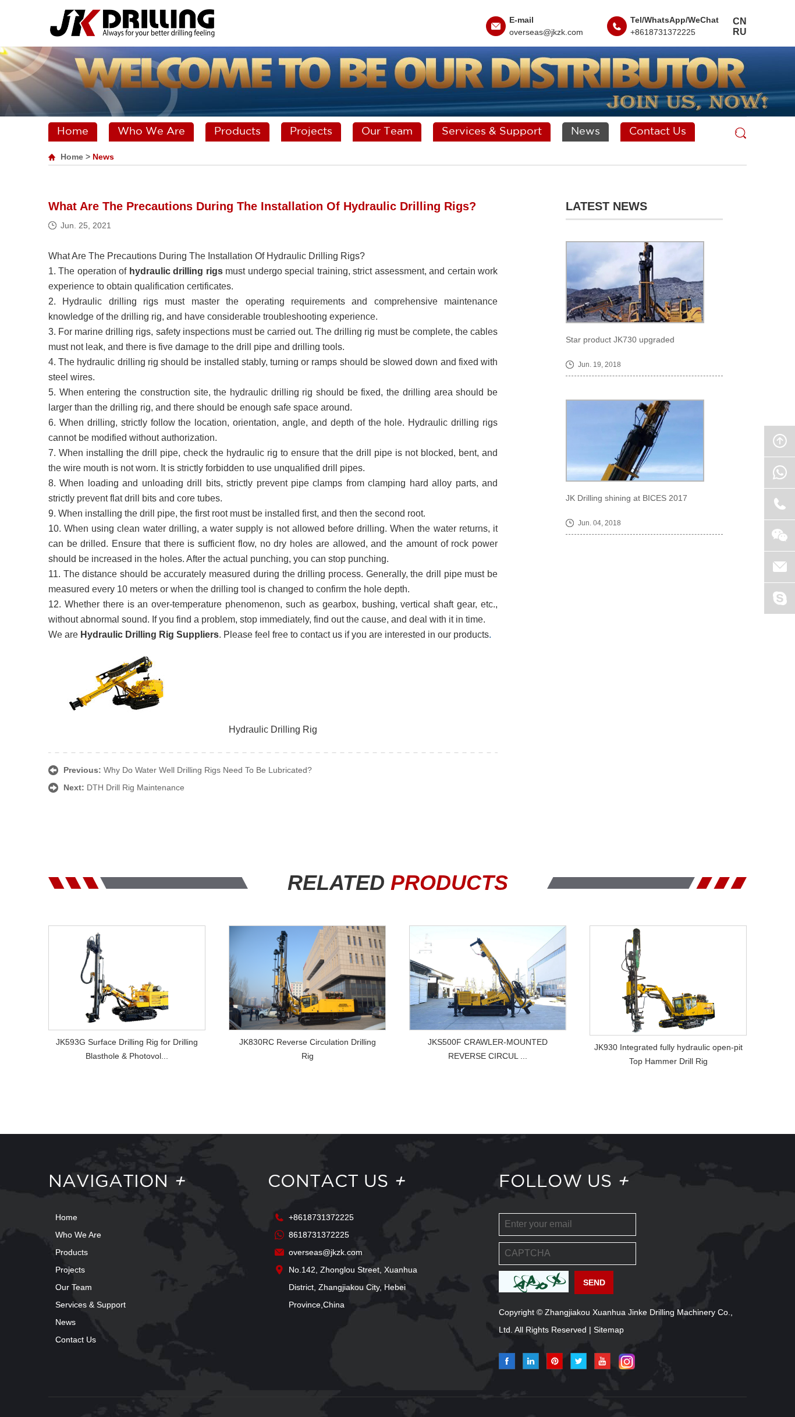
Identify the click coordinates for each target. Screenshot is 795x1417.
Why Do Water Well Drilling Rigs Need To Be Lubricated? (208, 770)
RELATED (398, 883)
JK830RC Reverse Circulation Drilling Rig (307, 1049)
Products (237, 131)
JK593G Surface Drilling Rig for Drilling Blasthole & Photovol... (127, 1049)
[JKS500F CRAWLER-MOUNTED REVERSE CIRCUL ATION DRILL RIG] (488, 978)
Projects (311, 131)
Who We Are (151, 131)
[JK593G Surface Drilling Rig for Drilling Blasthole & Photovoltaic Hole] (127, 978)
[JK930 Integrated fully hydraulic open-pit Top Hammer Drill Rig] (668, 980)
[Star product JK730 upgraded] (644, 282)
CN (740, 21)
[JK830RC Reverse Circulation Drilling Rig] (307, 978)
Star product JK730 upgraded (620, 339)
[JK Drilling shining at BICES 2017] (644, 441)
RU (740, 32)
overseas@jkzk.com (546, 32)
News (585, 131)
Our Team (387, 131)
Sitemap (609, 1329)
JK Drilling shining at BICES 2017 (626, 498)
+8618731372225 (662, 32)
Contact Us (657, 131)
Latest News (606, 206)
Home (72, 131)
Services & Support (492, 131)
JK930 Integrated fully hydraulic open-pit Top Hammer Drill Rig (668, 1054)
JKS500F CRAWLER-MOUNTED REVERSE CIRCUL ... (488, 1049)
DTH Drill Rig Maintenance (135, 787)
